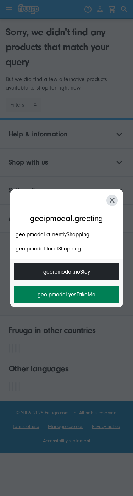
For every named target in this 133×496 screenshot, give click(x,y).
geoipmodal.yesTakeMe (66, 294)
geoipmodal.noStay (66, 272)
